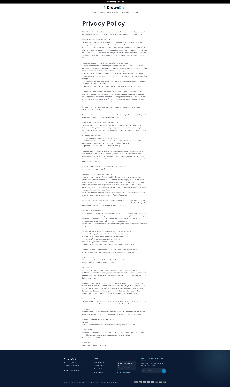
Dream (70, 359)
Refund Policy (99, 372)
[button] (68, 7)
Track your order (124, 372)
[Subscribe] (164, 371)
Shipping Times (99, 362)
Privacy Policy (98, 369)
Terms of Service (100, 365)
